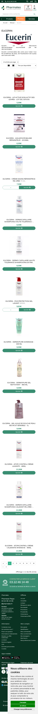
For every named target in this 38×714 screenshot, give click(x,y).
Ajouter (18, 106)
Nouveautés (24, 607)
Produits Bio (24, 612)
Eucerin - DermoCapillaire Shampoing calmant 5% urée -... (19, 506)
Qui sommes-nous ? (7, 629)
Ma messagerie (25, 636)
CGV (3, 644)
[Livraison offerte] (34, 1)
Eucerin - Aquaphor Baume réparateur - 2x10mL (19, 139)
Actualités (23, 601)
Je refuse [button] (23, 706)
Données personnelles (8, 646)
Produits (9, 19)
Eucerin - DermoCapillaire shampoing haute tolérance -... (19, 221)
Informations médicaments (9, 634)
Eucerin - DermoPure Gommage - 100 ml (19, 343)
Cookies (4, 648)
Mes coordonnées (26, 634)
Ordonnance (24, 614)
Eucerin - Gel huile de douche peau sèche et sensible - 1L (19, 424)
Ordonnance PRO (26, 616)
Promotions (24, 609)
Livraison (4, 640)
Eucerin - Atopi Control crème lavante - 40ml (19, 465)
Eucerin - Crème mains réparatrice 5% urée (19, 180)
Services (32, 19)
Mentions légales (6, 642)
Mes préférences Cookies (28, 640)
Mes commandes (26, 631)
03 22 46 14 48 (19, 582)
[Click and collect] (26, 1)
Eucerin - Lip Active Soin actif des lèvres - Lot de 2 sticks (19, 98)
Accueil (5, 22)
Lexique (23, 603)
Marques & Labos (26, 605)
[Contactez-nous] (3, 1)
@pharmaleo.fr (7, 604)
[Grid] (9, 65)
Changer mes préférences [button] (23, 709)
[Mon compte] (34, 6)
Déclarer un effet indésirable (6, 636)
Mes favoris (24, 638)
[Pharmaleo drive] (30, 1)
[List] (13, 65)
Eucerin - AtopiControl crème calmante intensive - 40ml (19, 547)
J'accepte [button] (23, 702)
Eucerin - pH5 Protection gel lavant (19, 302)
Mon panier (24, 627)
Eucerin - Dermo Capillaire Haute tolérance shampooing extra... (19, 261)
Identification (24, 629)
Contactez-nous (6, 627)
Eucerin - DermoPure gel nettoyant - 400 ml (19, 384)
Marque (12, 22)
